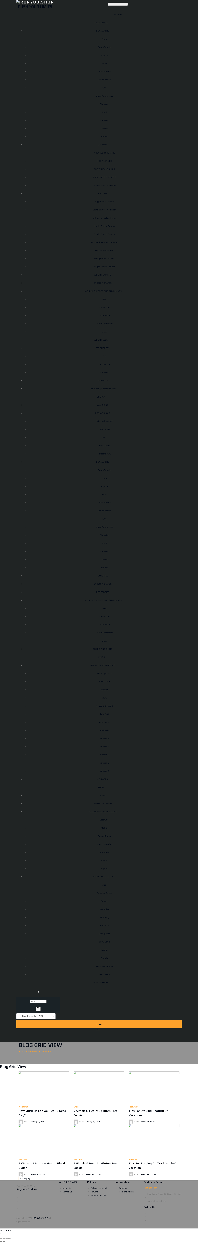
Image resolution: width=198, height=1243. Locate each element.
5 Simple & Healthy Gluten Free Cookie (96, 1165)
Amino (104, 39)
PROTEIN (102, 193)
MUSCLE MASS (101, 22)
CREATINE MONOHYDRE (104, 185)
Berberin (104, 689)
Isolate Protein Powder (104, 226)
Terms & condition (99, 1195)
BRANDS (117, 14)
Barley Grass (104, 933)
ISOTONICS (102, 575)
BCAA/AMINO (102, 30)
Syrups (104, 868)
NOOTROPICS (102, 592)
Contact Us (67, 1191)
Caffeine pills (102, 380)
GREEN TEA (104, 364)
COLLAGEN (102, 779)
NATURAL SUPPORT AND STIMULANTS (103, 291)
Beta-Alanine (104, 71)
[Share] (4, 1238)
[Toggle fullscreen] (7, 1238)
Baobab (104, 901)
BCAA (104, 63)
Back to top (5, 1230)
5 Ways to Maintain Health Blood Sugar (42, 1165)
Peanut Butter (104, 836)
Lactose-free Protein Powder (104, 242)
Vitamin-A (104, 738)
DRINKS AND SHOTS (102, 649)
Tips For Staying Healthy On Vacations (149, 1113)
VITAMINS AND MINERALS (102, 665)
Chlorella (104, 958)
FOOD (101, 787)
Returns (94, 1191)
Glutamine (104, 104)
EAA (104, 87)
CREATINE (103, 144)
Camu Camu (104, 941)
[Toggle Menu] (118, 4)
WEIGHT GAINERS (102, 274)
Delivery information (100, 1188)
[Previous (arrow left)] (1, 1241)
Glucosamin (104, 722)
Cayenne (104, 949)
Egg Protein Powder (104, 201)
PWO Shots (104, 445)
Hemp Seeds (104, 974)
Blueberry (104, 917)
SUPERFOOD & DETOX (102, 876)
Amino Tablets (104, 47)
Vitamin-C (104, 754)
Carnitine (104, 120)
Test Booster (104, 315)
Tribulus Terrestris (104, 323)
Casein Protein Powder (104, 234)
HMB (104, 112)
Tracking (123, 1188)
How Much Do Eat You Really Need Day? (42, 1113)
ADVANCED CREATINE (104, 152)
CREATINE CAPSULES (104, 169)
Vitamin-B (104, 746)
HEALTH (101, 657)
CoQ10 (104, 697)
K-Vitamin (104, 730)
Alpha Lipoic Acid (104, 673)
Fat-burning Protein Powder (104, 217)
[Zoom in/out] (9, 1238)
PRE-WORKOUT (102, 413)
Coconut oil (104, 819)
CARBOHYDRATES (103, 283)
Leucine (104, 128)
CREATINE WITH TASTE (104, 177)
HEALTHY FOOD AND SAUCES (103, 811)
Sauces (104, 860)
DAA (104, 299)
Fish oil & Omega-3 (104, 705)
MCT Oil (104, 827)
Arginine (104, 55)
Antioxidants (104, 681)
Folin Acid (104, 714)
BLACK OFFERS (100, 982)
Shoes (76, 1106)
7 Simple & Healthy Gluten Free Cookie (96, 1113)
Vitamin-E (104, 771)
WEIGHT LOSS (101, 339)
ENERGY (101, 396)
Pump (104, 437)
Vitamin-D (104, 762)
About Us (66, 1188)
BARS (103, 795)
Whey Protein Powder (104, 258)
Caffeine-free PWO (104, 421)
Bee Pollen (104, 909)
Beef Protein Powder (104, 250)
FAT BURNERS (103, 348)
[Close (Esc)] (1, 1238)
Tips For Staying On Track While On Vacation (153, 1165)
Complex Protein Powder (104, 209)
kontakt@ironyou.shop (157, 1197)
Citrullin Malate (104, 79)
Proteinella (104, 852)
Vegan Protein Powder (104, 266)
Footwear (133, 1106)
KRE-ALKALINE (104, 161)
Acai (104, 884)
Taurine (104, 136)
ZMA (104, 331)
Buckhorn (104, 925)
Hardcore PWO (104, 453)
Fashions (23, 1159)
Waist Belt (23, 1106)
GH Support (104, 307)
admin (26, 1121)
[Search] (38, 1009)
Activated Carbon (104, 893)
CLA (104, 356)
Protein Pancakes (104, 844)
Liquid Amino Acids (104, 95)
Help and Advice (126, 1191)
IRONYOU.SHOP (40, 1218)
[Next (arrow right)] (4, 1241)
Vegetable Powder (104, 966)
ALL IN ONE (102, 405)
